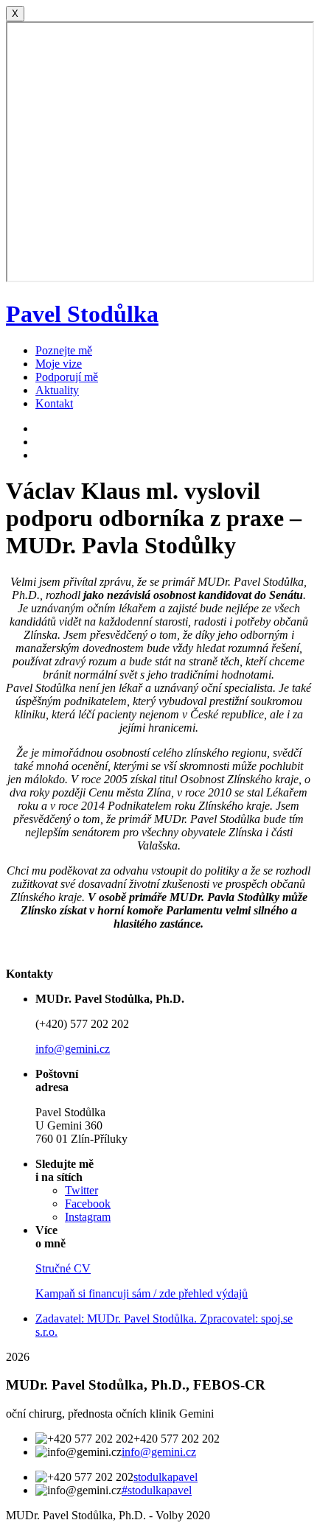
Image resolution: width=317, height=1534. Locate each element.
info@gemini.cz (72, 1049)
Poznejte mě (63, 350)
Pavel (82, 314)
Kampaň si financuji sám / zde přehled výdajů (141, 1293)
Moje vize (58, 363)
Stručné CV (63, 1268)
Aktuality (57, 390)
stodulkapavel (165, 1477)
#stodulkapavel (157, 1490)
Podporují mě (66, 377)
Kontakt (54, 403)
